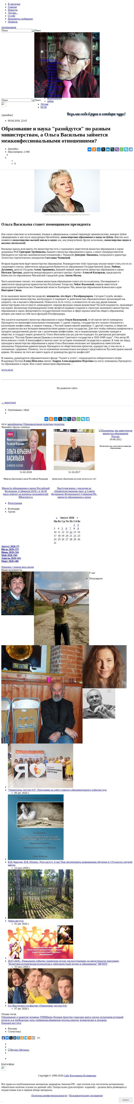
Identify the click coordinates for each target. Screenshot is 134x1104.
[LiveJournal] (112, 149)
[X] (103, 149)
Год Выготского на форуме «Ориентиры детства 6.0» (37, 1005)
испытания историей (111, 1017)
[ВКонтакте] (90, 149)
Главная (12, 7)
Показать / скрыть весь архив (17, 567)
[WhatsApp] (122, 149)
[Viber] (117, 149)
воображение (54, 62)
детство (51, 74)
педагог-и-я (7, 1020)
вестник (51, 83)
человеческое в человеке (93, 1020)
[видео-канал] (3, 106)
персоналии (53, 89)
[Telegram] (131, 149)
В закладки (14, 4)
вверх (126, 1099)
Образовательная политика (38, 424)
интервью (52, 68)
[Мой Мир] (99, 149)
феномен (52, 65)
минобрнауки (15, 424)
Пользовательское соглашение (86, 1095)
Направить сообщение (20, 18)
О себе (11, 15)
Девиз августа (16, 920)
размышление (54, 86)
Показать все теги (11, 1023)
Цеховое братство (63, 1017)
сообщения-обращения (48, 1020)
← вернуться (8, 402)
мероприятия (54, 98)
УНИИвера (46, 1017)
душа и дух (53, 77)
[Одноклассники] (94, 149)
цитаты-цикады (70, 1020)
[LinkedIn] (108, 149)
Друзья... (12, 12)
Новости (12, 10)
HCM (44, 107)
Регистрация (15, 503)
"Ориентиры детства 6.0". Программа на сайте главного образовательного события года (57, 790)
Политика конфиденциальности (49, 1095)
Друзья (44, 104)
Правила (12, 21)
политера (59, 424)
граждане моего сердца (86, 1017)
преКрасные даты (25, 1020)
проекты (52, 71)
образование (54, 95)
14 (71, 532)
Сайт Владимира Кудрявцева (80, 1075)
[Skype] (126, 149)
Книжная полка (49, 59)
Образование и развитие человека (20, 1017)
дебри (50, 101)
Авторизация (8, 27)
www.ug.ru (7, 369)
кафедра (51, 92)
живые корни (54, 80)
